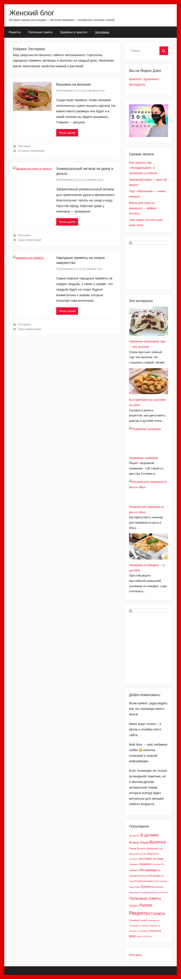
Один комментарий (29, 239)
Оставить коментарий (31, 150)
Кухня (146, 886)
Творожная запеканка (143, 458)
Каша (131, 887)
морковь (153, 926)
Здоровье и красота (73, 32)
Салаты (157, 913)
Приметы (134, 905)
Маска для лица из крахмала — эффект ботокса (143, 208)
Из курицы (148, 870)
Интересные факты (144, 881)
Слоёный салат (138, 920)
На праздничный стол (149, 892)
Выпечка (158, 842)
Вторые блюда (139, 842)
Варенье (136, 836)
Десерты (141, 848)
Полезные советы (40, 32)
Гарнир (132, 848)
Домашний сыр (155, 848)
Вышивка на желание (73, 84)
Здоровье (145, 864)
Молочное (157, 886)
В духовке (150, 835)
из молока (152, 920)
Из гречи (156, 864)
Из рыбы (155, 875)
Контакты (135, 955)
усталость (147, 936)
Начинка (164, 892)
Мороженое (134, 892)
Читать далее (67, 132)
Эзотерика (102, 32)
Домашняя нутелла (137, 854)
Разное (145, 905)
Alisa (102, 90)
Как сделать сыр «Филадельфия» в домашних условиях (143, 168)
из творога (144, 926)
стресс (139, 936)
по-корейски (142, 931)
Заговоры (133, 859)
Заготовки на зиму (151, 858)
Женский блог (31, 12)
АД (130, 836)
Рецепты (15, 32)
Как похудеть (161, 881)
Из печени (143, 875)
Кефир (137, 887)
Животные (153, 853)
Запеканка (133, 864)
